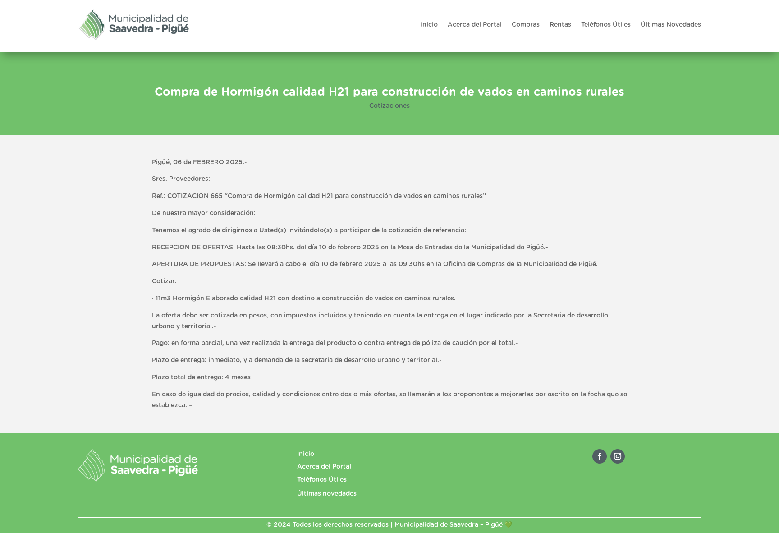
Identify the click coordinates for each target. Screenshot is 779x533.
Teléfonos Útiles (606, 25)
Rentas (560, 25)
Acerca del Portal (475, 25)
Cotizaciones (389, 106)
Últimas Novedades (671, 25)
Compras (526, 25)
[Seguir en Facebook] (599, 456)
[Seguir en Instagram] (617, 456)
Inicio (429, 25)
